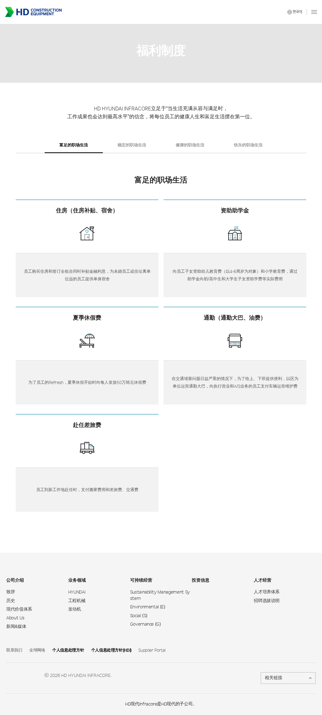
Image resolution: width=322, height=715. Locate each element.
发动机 (74, 609)
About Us (15, 618)
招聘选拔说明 (267, 601)
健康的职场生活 (190, 145)
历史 (10, 601)
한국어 (297, 12)
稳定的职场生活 (132, 145)
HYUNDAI (77, 592)
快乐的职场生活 (248, 145)
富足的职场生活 (73, 145)
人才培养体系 (267, 592)
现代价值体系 (19, 609)
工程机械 (77, 601)
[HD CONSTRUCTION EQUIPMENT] (33, 12)
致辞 (10, 592)
